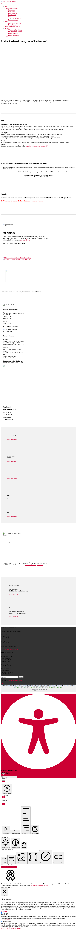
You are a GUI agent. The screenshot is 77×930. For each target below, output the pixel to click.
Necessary (6, 913)
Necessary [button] (4, 911)
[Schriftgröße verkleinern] (3, 781)
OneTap (12, 773)
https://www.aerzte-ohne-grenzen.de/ (37, 146)
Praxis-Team (12, 25)
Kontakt (7, 37)
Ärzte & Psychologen (14, 23)
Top (2, 683)
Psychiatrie (11, 11)
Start (6, 6)
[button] (38, 85)
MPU (10, 16)
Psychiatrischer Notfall (15, 31)
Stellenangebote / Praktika (12, 26)
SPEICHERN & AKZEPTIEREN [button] (11, 928)
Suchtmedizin (12, 15)
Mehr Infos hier (13, 594)
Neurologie (11, 10)
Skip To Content (6, 865)
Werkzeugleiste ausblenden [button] (9, 777)
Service (7, 28)
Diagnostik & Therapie (11, 8)
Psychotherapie (12, 13)
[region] (38, 67)
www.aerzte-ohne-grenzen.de (34, 565)
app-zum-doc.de (25, 240)
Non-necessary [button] (5, 920)
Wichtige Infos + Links (15, 30)
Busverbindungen (13, 35)
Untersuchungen (13, 20)
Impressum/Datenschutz (12, 649)
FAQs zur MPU (17, 18)
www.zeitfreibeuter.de (15, 680)
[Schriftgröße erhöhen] (3, 774)
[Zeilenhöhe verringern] (3, 804)
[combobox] (38, 688)
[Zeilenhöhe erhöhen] (3, 797)
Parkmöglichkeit (13, 33)
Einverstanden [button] (35, 885)
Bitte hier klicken (12, 439)
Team (6, 21)
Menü (2, 3)
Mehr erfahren (44, 885)
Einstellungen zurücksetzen (9, 866)
